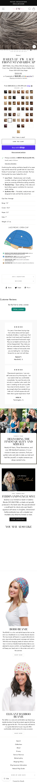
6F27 (27, 114)
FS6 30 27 (23, 126)
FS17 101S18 (14, 120)
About (18, 748)
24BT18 (10, 103)
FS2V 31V (5, 126)
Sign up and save (18, 775)
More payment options (18, 152)
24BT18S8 (14, 103)
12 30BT (23, 92)
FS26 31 (23, 120)
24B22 (5, 103)
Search (18, 741)
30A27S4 (31, 103)
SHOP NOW (18, 655)
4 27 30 (27, 109)
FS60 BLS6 (27, 126)
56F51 (5, 114)
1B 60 (18, 97)
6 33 (14, 114)
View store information (10, 163)
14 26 (5, 97)
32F (5, 109)
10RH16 (18, 92)
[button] (18, 76)
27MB (18, 103)
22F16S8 (31, 97)
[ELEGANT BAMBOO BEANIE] (18, 685)
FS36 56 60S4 (10, 126)
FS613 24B (18, 132)
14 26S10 (10, 97)
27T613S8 (27, 103)
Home (18, 55)
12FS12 (27, 92)
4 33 (31, 109)
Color (18, 88)
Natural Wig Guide (18, 768)
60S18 (23, 114)
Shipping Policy (18, 762)
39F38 (18, 109)
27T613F (23, 103)
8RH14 (5, 120)
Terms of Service (18, 755)
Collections (18, 744)
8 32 (31, 114)
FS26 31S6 (27, 120)
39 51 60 (14, 109)
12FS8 (31, 92)
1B (14, 97)
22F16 (27, 97)
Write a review (18, 309)
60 (18, 114)
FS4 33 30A (18, 126)
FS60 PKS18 (31, 126)
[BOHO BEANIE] (18, 600)
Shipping (12, 78)
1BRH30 (23, 97)
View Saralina (18, 519)
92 (10, 120)
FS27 (31, 120)
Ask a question (18, 276)
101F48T (14, 92)
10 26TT (10, 92)
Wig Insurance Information (18, 765)
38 (10, 109)
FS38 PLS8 (14, 126)
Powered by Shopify (18, 781)
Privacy (18, 751)
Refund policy (18, 758)
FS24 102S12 (18, 120)
